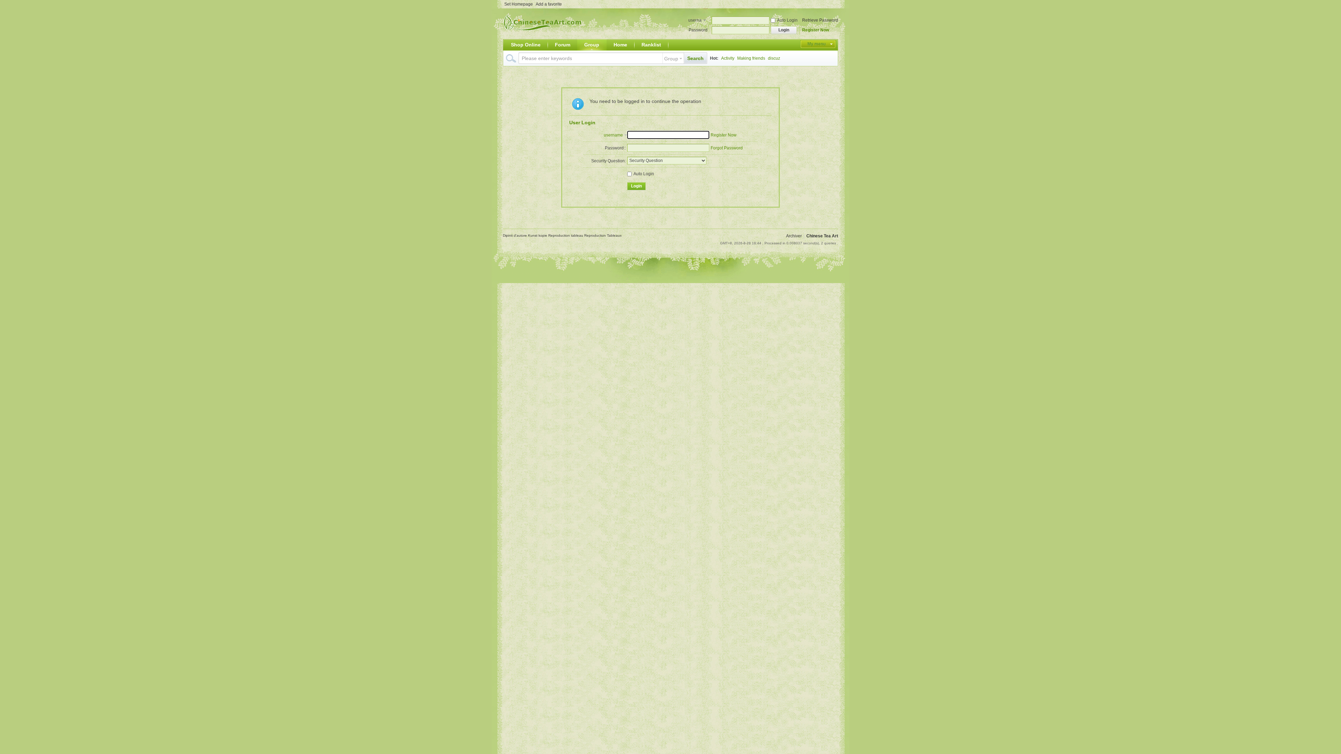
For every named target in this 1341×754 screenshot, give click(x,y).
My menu (816, 44)
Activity (727, 58)
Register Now (815, 30)
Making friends (751, 58)
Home (620, 44)
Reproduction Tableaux (603, 235)
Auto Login (787, 20)
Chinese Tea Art (822, 236)
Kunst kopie (538, 235)
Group (591, 44)
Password (698, 30)
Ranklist (651, 44)
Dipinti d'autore (515, 235)
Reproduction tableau (566, 235)
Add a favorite (549, 4)
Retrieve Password (820, 20)
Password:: (615, 148)
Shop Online (526, 44)
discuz (774, 58)
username (695, 21)
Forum (562, 44)
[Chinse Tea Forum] (544, 34)
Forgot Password (727, 148)
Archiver (794, 236)
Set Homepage (518, 4)
